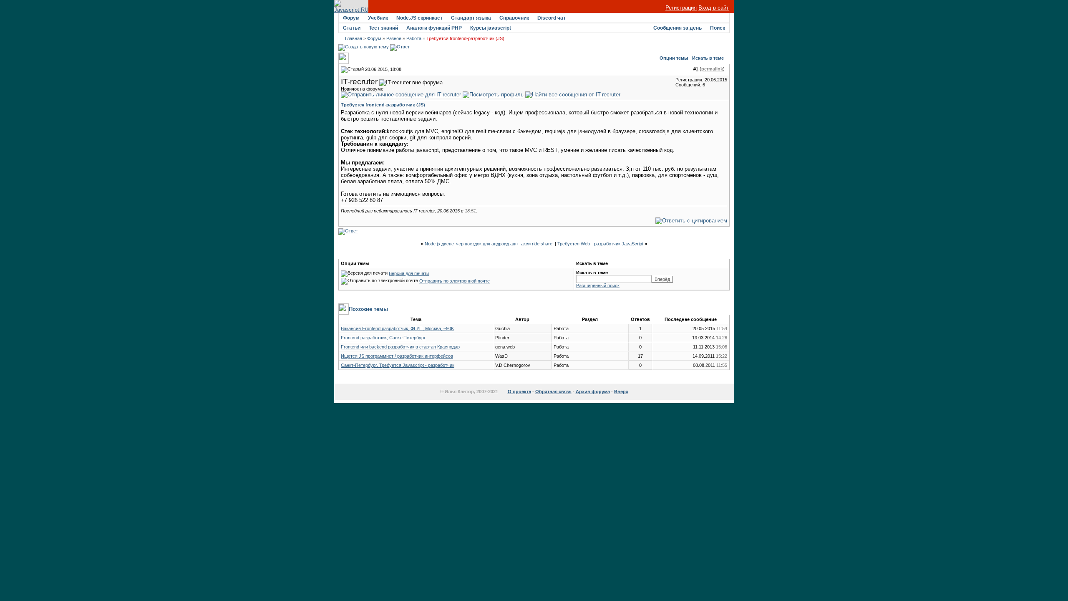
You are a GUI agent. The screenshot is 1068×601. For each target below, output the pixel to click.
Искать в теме (708, 58)
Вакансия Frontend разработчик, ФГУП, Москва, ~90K (397, 328)
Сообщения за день (677, 28)
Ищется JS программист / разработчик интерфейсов (397, 356)
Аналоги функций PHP (434, 28)
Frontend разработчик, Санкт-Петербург (383, 337)
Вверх (621, 391)
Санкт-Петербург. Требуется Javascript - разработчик (397, 365)
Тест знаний (383, 28)
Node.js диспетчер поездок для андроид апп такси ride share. (489, 243)
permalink (712, 68)
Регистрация (681, 8)
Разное (393, 38)
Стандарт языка (471, 18)
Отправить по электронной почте (454, 280)
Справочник (514, 18)
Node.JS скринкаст (419, 18)
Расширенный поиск (598, 285)
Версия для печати (409, 273)
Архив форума (593, 391)
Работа (413, 38)
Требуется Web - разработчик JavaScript (600, 243)
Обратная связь (553, 391)
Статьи (351, 28)
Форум (351, 18)
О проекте (519, 391)
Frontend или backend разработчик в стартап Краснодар (400, 346)
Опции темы (674, 58)
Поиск (717, 28)
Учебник (378, 18)
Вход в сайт (713, 8)
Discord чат (551, 18)
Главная (353, 38)
